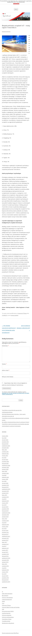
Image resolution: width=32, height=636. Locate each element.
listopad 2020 (5, 463)
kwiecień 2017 (5, 548)
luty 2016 (4, 574)
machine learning (6, 613)
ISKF (3, 609)
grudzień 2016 (5, 554)
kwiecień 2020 (5, 477)
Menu (16, 9)
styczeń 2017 (5, 552)
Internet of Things (22, 313)
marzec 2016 (5, 572)
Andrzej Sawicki (14, 315)
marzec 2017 (5, 550)
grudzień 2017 (5, 532)
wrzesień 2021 (5, 447)
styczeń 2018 (5, 530)
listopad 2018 (5, 511)
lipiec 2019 (4, 495)
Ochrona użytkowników (8, 617)
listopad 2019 (5, 487)
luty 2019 (4, 505)
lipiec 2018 (4, 518)
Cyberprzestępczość (7, 599)
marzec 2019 (5, 503)
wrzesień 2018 (5, 514)
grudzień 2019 (5, 485)
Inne (3, 603)
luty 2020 (4, 481)
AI (2, 591)
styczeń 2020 (5, 483)
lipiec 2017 (4, 542)
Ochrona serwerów (6, 615)
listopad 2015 (5, 579)
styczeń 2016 (5, 576)
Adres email (6, 370)
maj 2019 (4, 499)
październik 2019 (6, 489)
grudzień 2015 (5, 578)
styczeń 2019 (5, 507)
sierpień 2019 (5, 493)
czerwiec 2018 (5, 520)
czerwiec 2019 (5, 497)
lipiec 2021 (4, 449)
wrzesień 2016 (5, 560)
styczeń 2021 (5, 459)
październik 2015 (6, 581)
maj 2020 (4, 475)
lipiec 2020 (4, 471)
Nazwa (4, 364)
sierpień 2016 (5, 562)
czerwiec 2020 (5, 473)
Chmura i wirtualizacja (7, 597)
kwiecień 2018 (5, 524)
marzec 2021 (5, 455)
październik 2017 (6, 536)
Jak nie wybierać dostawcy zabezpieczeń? (23, 328)
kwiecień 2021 (5, 453)
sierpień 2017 (5, 540)
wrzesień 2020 (5, 467)
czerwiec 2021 (5, 451)
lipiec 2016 (4, 564)
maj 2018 (4, 522)
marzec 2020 (5, 479)
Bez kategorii (5, 595)
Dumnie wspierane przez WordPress (10, 633)
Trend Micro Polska (6, 619)
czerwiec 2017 (5, 544)
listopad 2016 (5, 556)
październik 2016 (6, 558)
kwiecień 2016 (5, 570)
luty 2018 (4, 528)
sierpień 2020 (5, 469)
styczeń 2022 (5, 440)
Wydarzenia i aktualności (8, 623)
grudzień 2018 (5, 509)
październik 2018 (6, 512)
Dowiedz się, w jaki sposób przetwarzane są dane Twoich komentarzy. (15, 393)
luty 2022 (4, 438)
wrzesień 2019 (5, 491)
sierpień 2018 (5, 516)
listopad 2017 (5, 534)
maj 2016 (4, 568)
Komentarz (5, 346)
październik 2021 (6, 445)
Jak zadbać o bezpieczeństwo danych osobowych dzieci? (15, 422)
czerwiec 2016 (5, 566)
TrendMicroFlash (6, 621)
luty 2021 (4, 457)
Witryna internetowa (7, 376)
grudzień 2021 (5, 442)
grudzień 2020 (5, 461)
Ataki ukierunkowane (7, 593)
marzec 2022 (5, 436)
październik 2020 (6, 465)
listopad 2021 (5, 444)
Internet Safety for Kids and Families (11, 607)
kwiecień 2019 (5, 501)
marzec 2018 (5, 526)
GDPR (3, 601)
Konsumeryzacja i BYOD (8, 611)
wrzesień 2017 (5, 538)
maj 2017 (4, 546)
